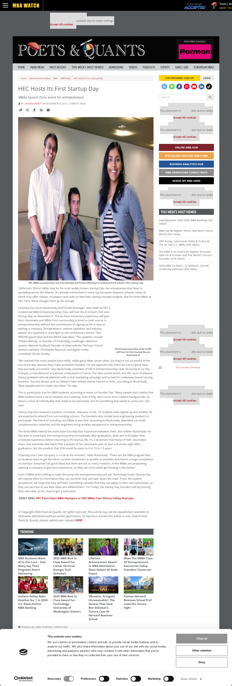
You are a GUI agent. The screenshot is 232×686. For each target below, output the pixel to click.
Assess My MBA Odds (186, 180)
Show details (189, 678)
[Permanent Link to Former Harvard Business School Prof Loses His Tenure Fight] (139, 585)
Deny (201, 662)
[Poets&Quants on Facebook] (179, 86)
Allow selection (202, 650)
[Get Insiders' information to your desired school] (186, 299)
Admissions (116, 67)
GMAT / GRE (181, 67)
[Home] (81, 48)
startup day (60, 627)
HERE (78, 520)
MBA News (66, 78)
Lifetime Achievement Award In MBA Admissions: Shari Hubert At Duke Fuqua (103, 565)
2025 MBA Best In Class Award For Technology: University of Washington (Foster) (67, 603)
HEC (33, 627)
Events (165, 67)
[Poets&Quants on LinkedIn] (201, 86)
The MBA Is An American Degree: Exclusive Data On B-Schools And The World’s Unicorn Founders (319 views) (185, 255)
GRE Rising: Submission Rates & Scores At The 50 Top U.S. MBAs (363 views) (184, 242)
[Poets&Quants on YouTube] (194, 86)
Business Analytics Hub (186, 164)
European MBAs (204, 67)
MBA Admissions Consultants (186, 172)
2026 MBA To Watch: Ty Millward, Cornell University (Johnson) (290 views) (184, 267)
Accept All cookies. (62, 24)
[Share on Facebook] (34, 110)
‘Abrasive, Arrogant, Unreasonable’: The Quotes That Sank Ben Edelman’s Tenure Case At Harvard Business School (102, 607)
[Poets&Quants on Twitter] (164, 86)
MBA (55, 78)
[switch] (104, 679)
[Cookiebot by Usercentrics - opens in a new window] (23, 679)
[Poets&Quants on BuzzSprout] (172, 86)
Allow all (201, 638)
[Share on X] (27, 110)
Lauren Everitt (33, 103)
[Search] (210, 97)
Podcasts (149, 67)
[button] (20, 110)
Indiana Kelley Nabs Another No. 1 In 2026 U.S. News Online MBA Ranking (33, 602)
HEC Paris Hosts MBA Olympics (56, 498)
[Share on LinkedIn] (41, 110)
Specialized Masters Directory (186, 155)
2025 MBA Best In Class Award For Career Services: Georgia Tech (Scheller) (65, 565)
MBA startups (44, 627)
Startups (108, 498)
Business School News (40, 78)
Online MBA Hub (186, 147)
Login (207, 78)
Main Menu (37, 67)
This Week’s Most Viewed (87, 67)
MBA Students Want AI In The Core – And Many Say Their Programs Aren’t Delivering (31, 565)
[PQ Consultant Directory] (186, 374)
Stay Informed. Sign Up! (179, 78)
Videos (133, 67)
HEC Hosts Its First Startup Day (88, 78)
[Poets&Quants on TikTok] (209, 86)
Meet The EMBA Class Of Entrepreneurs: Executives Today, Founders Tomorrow (138, 564)
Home (21, 67)
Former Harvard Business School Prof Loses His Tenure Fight (138, 602)
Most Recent (58, 67)
